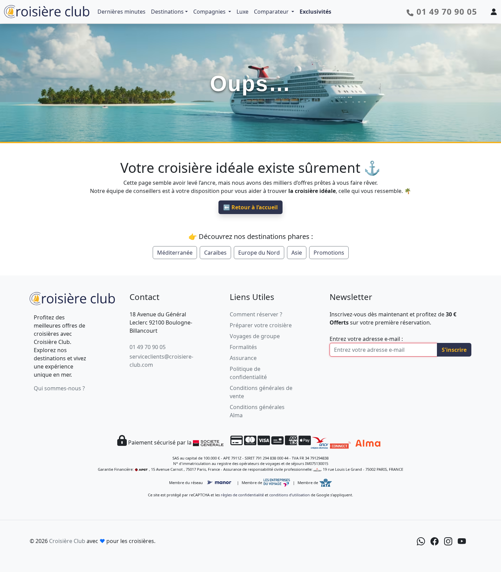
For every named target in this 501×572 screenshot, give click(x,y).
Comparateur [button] (272, 11)
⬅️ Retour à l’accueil (250, 207)
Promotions (329, 252)
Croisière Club (67, 541)
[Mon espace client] (494, 11)
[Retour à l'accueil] (72, 297)
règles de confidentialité (242, 494)
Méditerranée (175, 252)
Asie (296, 252)
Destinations (167, 11)
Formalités (243, 347)
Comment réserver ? (256, 314)
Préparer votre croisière (261, 325)
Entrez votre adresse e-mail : (366, 339)
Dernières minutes (121, 11)
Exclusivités (315, 11)
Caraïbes (215, 252)
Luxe (242, 11)
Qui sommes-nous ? (59, 388)
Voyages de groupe (255, 336)
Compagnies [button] (210, 11)
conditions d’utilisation (289, 494)
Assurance (243, 358)
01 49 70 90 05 (148, 347)
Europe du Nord (259, 252)
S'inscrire (454, 349)
